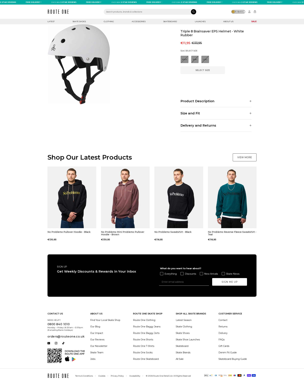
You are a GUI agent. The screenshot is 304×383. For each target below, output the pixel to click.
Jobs (92, 359)
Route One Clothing (144, 320)
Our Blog (95, 326)
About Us (228, 21)
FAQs (221, 339)
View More (244, 157)
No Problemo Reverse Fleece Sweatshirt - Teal (232, 233)
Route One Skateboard (146, 359)
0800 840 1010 (59, 324)
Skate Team (96, 352)
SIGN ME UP (230, 281)
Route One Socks (142, 352)
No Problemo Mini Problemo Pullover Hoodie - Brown (122, 233)
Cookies (101, 376)
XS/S (184, 59)
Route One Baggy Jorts (146, 333)
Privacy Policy (117, 376)
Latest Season (184, 320)
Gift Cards (223, 346)
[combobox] (150, 12)
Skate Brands (183, 352)
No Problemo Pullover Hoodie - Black (69, 232)
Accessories (139, 21)
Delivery (223, 333)
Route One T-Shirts (143, 346)
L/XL (205, 59)
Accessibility (134, 376)
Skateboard (170, 21)
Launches (200, 21)
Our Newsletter (98, 346)
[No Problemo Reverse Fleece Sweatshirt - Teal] (232, 197)
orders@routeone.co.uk (66, 336)
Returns (222, 326)
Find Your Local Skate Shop (105, 320)
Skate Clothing (184, 326)
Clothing (109, 21)
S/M (195, 59)
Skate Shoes (79, 21)
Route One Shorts (143, 339)
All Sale (180, 359)
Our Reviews (97, 339)
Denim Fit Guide (227, 352)
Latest (51, 21)
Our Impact (96, 333)
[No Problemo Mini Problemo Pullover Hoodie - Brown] (125, 197)
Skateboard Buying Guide (232, 359)
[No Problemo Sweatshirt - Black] (178, 197)
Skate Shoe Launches (188, 339)
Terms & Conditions (84, 376)
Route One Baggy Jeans (146, 326)
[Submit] (193, 11)
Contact (222, 320)
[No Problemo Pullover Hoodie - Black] (72, 197)
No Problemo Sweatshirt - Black (172, 232)
